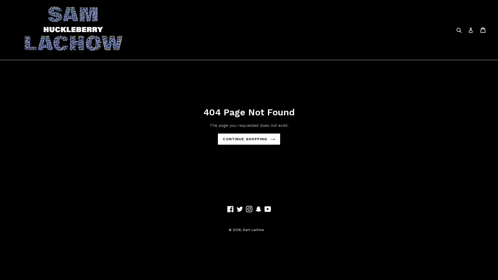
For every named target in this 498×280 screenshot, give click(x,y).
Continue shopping (245, 139)
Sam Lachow (253, 230)
